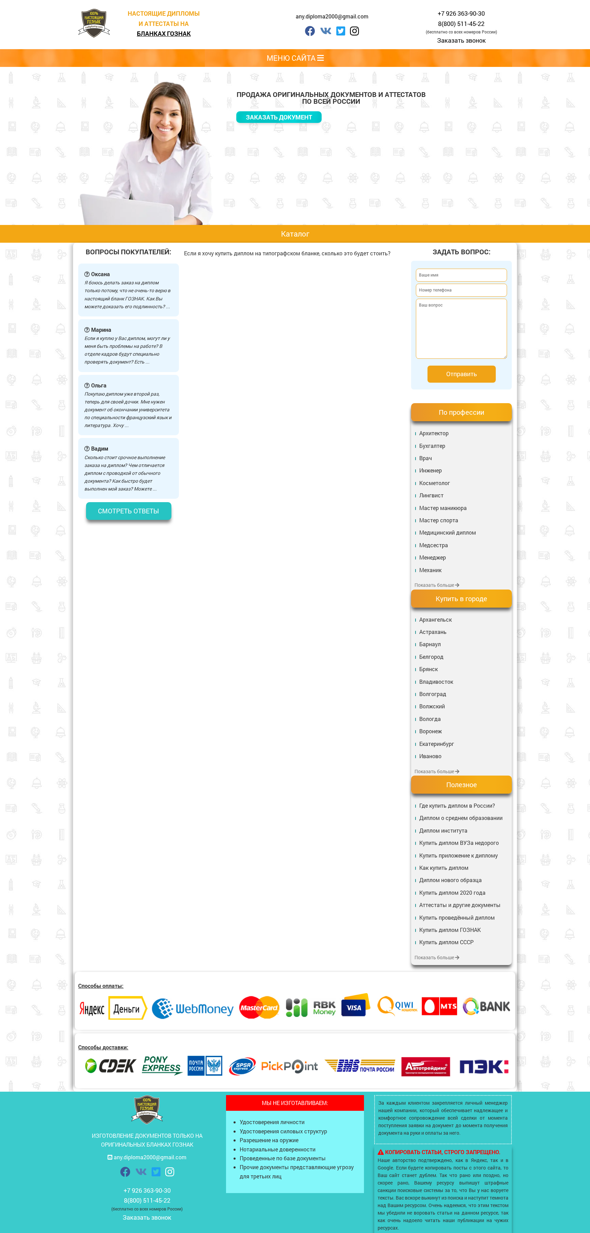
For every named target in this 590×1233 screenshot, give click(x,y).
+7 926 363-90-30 (461, 13)
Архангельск (435, 619)
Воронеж (430, 731)
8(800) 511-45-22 (461, 23)
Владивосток (436, 681)
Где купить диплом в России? (457, 805)
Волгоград (432, 693)
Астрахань (433, 631)
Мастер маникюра (443, 507)
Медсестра (433, 545)
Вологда (430, 718)
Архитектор (434, 433)
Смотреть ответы (128, 511)
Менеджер (432, 557)
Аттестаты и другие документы (460, 904)
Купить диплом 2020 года (452, 892)
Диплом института (443, 830)
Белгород (431, 656)
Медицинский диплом (447, 532)
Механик (430, 569)
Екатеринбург (436, 743)
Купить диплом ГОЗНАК (450, 929)
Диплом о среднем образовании (461, 817)
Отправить (461, 374)
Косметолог (434, 482)
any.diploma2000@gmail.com (332, 16)
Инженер (430, 470)
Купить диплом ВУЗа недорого (459, 842)
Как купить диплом (443, 867)
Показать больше (435, 585)
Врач (425, 458)
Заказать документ (279, 117)
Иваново (430, 756)
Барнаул (430, 644)
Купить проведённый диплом (457, 917)
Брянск (428, 668)
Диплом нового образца (450, 879)
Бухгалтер (432, 445)
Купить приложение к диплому (458, 855)
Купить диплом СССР (446, 942)
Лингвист (431, 495)
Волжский (432, 706)
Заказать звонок (461, 40)
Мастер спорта (438, 520)
